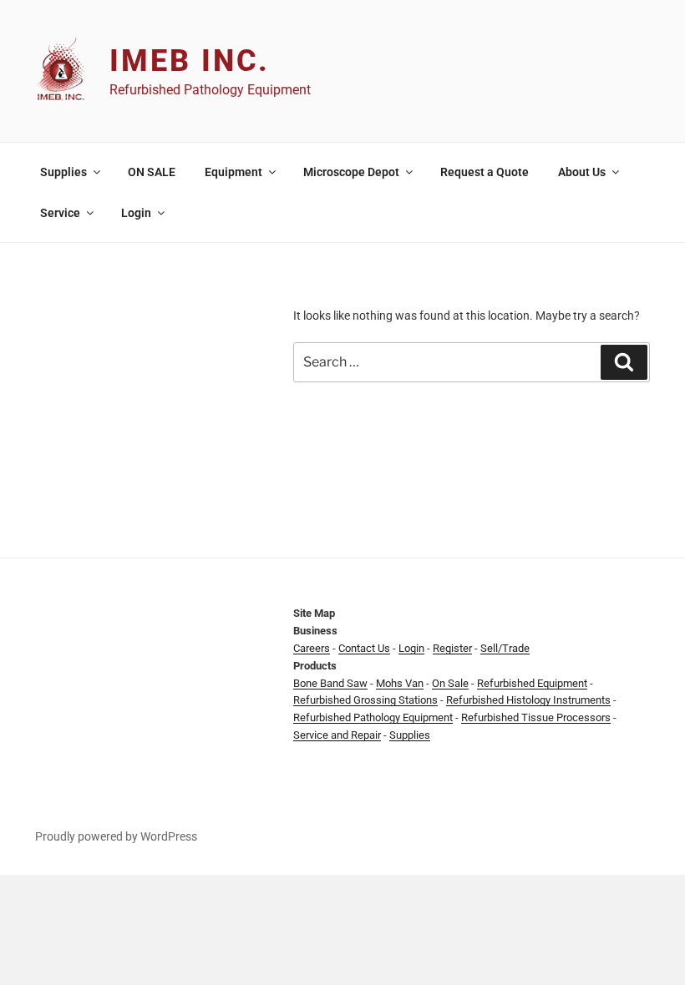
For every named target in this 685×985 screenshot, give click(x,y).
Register (452, 648)
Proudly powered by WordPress (116, 836)
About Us (582, 172)
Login (136, 213)
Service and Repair (337, 735)
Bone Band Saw (330, 683)
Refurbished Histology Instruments (528, 700)
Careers (311, 648)
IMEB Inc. (189, 60)
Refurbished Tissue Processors (536, 717)
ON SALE (151, 172)
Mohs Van (400, 683)
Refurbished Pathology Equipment (373, 717)
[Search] (624, 362)
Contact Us (364, 648)
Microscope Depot (351, 172)
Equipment (233, 172)
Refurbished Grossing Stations (365, 700)
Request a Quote (484, 172)
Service (60, 213)
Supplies (63, 172)
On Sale (450, 683)
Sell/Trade (505, 648)
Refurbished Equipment (532, 683)
